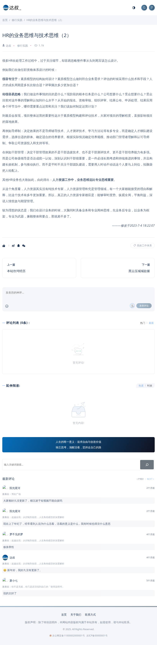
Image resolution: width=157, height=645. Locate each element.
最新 (151, 323)
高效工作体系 (144, 245)
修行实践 (22, 45)
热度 (141, 385)
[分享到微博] (14, 245)
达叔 (8, 45)
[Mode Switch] (133, 7)
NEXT (150, 479)
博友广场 (16, 494)
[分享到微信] (24, 245)
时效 (149, 385)
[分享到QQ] (19, 245)
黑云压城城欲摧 (139, 271)
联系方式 (90, 614)
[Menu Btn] (152, 8)
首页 (64, 614)
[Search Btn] (144, 8)
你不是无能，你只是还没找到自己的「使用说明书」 (37, 586)
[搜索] (147, 464)
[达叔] (12, 7)
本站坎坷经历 (16, 271)
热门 (142, 323)
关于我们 (75, 614)
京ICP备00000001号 (97, 635)
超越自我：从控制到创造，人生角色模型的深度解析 (37, 517)
